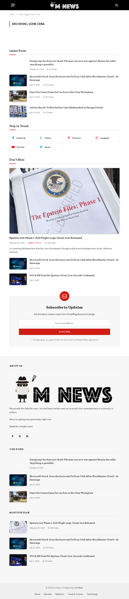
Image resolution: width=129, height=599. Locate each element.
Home (37, 594)
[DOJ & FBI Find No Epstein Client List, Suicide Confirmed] (18, 279)
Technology (92, 594)
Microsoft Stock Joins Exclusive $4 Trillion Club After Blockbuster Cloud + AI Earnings (74, 78)
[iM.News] (64, 5)
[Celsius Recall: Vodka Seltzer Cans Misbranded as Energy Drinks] (18, 111)
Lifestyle (48, 594)
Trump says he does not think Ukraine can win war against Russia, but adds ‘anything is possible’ (73, 63)
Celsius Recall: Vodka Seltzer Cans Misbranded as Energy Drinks (66, 107)
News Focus (34, 243)
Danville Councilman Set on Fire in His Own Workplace (61, 92)
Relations (59, 594)
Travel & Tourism (75, 594)
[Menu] (13, 5)
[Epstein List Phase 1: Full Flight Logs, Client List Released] (64, 201)
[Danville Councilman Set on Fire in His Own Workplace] (18, 96)
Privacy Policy (82, 340)
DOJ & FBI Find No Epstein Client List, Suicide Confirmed (62, 275)
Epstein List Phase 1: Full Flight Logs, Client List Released (45, 237)
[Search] (116, 5)
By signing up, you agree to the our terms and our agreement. (66, 340)
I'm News (79, 587)
